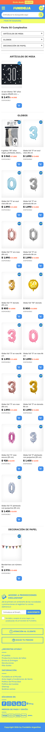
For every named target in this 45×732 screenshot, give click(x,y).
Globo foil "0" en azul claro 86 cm (10, 202)
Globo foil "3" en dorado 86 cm (33, 405)
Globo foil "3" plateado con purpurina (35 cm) (32, 456)
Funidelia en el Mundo (11, 676)
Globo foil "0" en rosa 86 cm (33, 354)
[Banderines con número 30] (12, 547)
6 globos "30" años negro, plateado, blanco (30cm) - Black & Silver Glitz (12, 151)
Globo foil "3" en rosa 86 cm (11, 354)
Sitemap (5, 686)
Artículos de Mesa (13, 34)
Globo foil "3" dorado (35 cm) (10, 304)
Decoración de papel (14, 46)
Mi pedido (6, 655)
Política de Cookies (10, 684)
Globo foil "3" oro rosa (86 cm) (11, 405)
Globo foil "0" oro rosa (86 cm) (11, 253)
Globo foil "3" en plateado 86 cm (29, 202)
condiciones (10, 621)
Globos (7, 40)
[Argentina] (4, 703)
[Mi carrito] (41, 8)
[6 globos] (12, 133)
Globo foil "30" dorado (32, 303)
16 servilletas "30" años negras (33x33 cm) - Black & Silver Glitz (11, 93)
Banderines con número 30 (11, 565)
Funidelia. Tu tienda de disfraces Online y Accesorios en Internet (22, 8)
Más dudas (6, 665)
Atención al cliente (24, 631)
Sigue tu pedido (24, 640)
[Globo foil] (33, 133)
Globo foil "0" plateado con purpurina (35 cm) (11, 507)
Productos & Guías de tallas (14, 658)
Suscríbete (34, 612)
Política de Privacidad (11, 681)
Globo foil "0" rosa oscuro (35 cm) (9, 456)
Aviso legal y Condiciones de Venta (17, 679)
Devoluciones (8, 663)
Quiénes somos (8, 689)
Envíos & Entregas (10, 660)
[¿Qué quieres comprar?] (3, 8)
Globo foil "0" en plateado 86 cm (30, 253)
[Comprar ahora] (19, 105)
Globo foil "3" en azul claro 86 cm (31, 151)
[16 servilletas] (12, 74)
